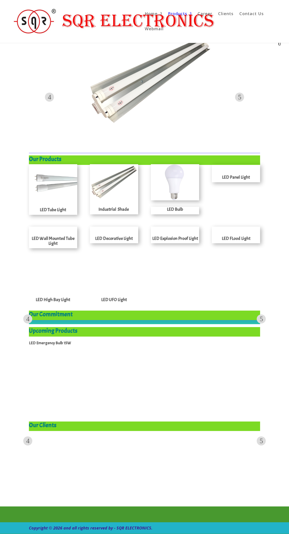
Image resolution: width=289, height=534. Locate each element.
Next (239, 97)
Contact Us (251, 14)
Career (205, 14)
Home (151, 14)
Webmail (154, 29)
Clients (225, 14)
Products (177, 14)
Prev (49, 97)
